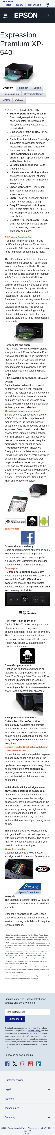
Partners (9, 1098)
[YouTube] (30, 1063)
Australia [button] (8, 1)
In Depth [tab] (23, 87)
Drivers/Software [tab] (33, 94)
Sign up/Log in (34, 5)
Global (19, 5)
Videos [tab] (19, 100)
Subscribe (14, 1019)
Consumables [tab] (11, 94)
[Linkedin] (38, 1063)
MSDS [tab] (6, 100)
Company (10, 1117)
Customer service (14, 1080)
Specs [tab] (37, 87)
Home (8, 5)
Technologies (12, 1108)
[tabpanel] (27, 543)
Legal (8, 1089)
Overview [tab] (8, 87)
